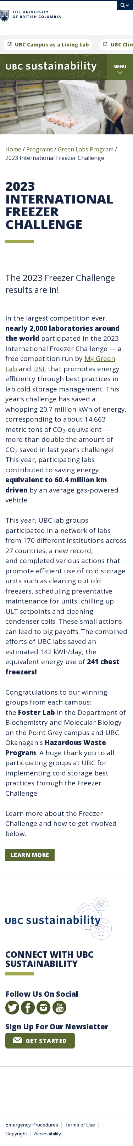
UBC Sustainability (58, 920)
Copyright (16, 1133)
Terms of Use (80, 1125)
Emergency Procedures (31, 1125)
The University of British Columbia (88, 14)
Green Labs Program (85, 149)
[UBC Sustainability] (51, 67)
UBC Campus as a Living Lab (52, 44)
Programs (39, 149)
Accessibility (47, 1133)
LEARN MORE (30, 855)
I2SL (39, 368)
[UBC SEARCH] (125, 9)
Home (13, 149)
